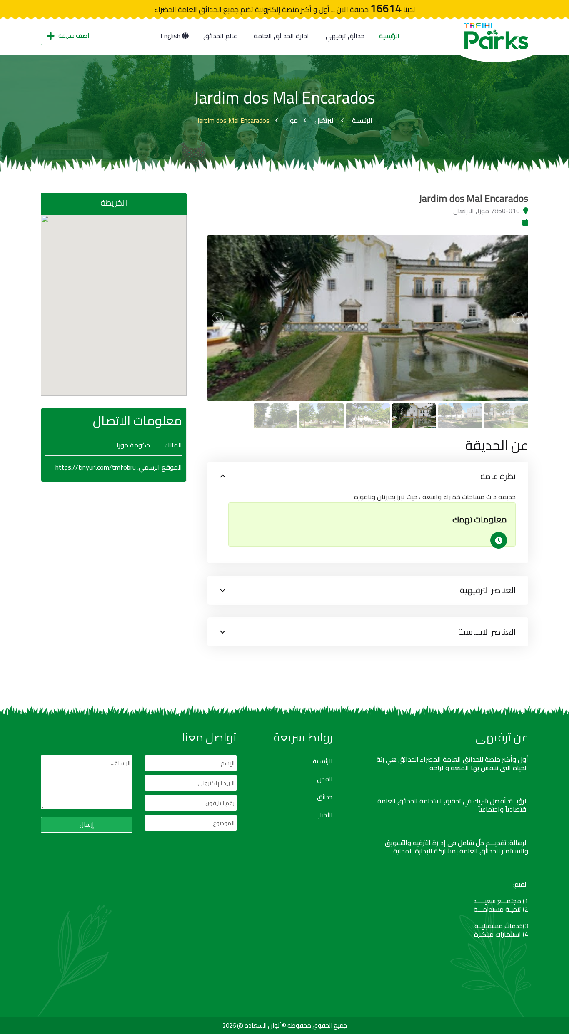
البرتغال (324, 120)
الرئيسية (389, 36)
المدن (324, 779)
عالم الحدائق (220, 36)
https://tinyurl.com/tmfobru (95, 467)
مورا (292, 120)
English (171, 36)
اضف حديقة (73, 36)
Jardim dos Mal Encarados (233, 120)
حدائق (324, 797)
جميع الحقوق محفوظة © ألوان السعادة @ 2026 (284, 1025)
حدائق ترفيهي (345, 36)
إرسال (87, 824)
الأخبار (325, 815)
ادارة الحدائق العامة (281, 36)
